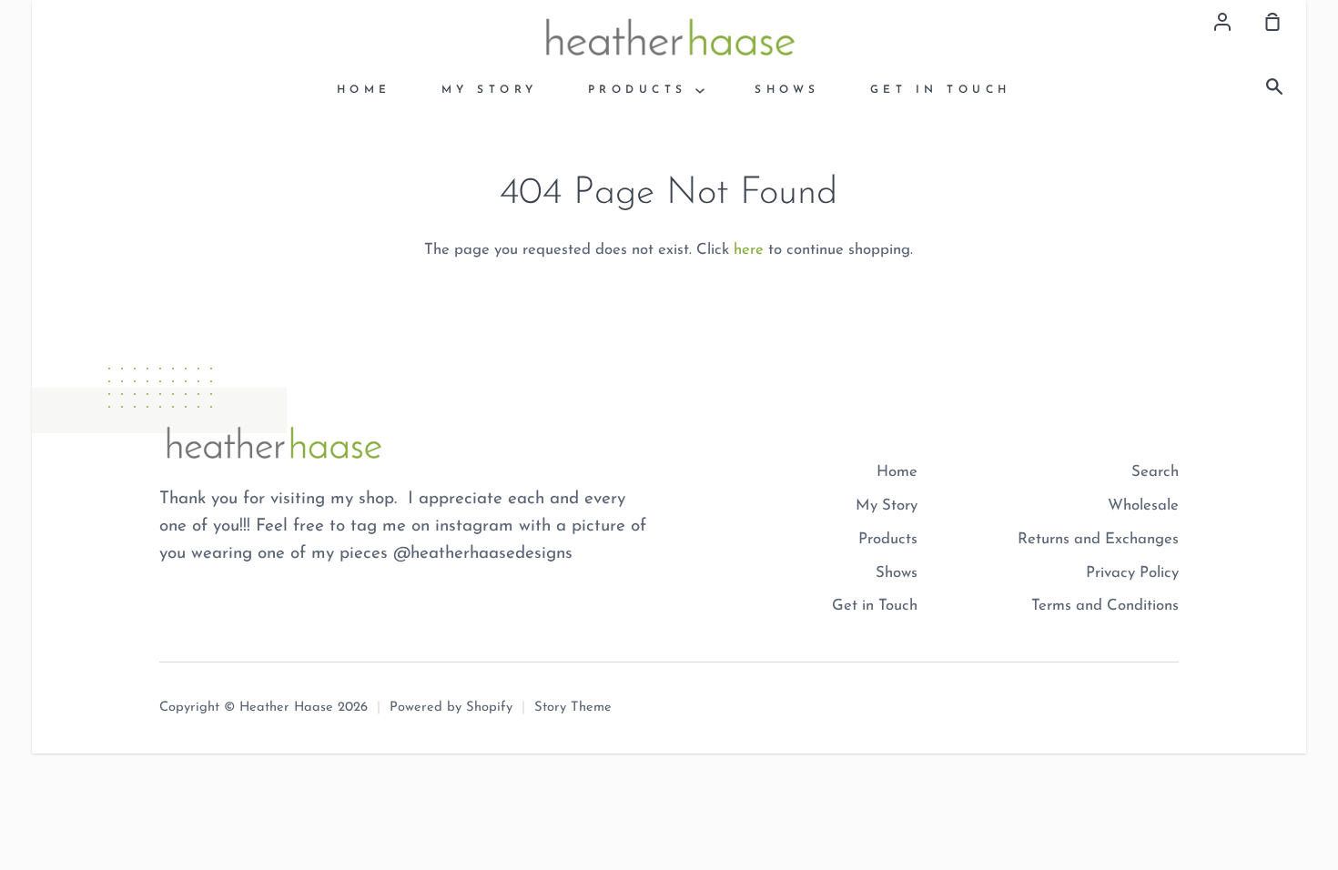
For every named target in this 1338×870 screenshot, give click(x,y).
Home (364, 90)
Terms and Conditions (1105, 605)
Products (642, 90)
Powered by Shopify (451, 707)
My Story (489, 90)
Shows (787, 90)
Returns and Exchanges (1098, 539)
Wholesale (1143, 505)
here (749, 250)
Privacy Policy (1132, 573)
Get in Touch (940, 90)
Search (1155, 472)
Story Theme (573, 707)
